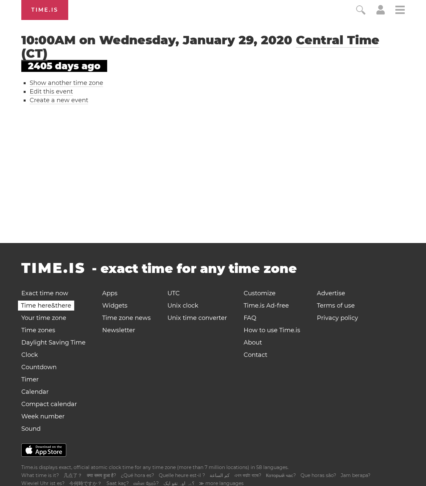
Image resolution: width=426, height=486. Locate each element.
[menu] (400, 11)
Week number (43, 416)
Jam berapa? (355, 475)
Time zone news (126, 318)
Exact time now (44, 293)
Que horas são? (318, 475)
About (253, 342)
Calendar (35, 391)
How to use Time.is (272, 330)
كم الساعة (220, 475)
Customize (260, 293)
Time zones (38, 330)
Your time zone (43, 318)
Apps (109, 293)
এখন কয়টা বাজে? (247, 475)
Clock (29, 355)
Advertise (331, 293)
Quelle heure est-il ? (182, 475)
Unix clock (182, 305)
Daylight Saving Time (53, 342)
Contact (255, 355)
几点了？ (73, 475)
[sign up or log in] (380, 12)
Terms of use (336, 305)
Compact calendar (49, 404)
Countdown (39, 367)
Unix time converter (197, 318)
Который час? (281, 475)
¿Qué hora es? (137, 475)
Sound (31, 428)
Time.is (44, 10)
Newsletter (118, 330)
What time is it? (40, 475)
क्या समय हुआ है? (101, 475)
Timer (30, 379)
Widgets (114, 305)
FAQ (250, 318)
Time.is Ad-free (266, 305)
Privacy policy (337, 318)
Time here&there (46, 305)
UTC (173, 293)
